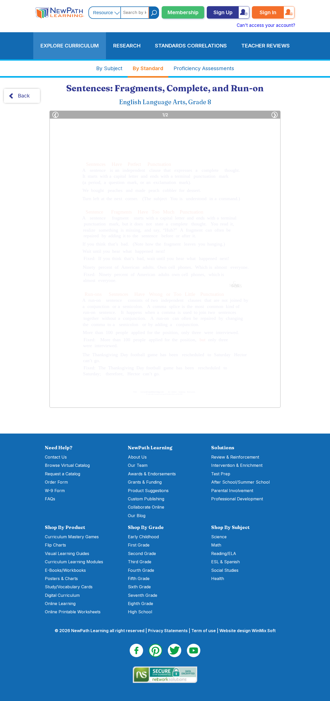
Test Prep (220, 473)
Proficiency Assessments (204, 68)
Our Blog (136, 515)
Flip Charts (55, 545)
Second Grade (142, 553)
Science (219, 536)
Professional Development (237, 498)
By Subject (109, 68)
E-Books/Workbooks (65, 570)
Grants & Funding (145, 482)
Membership (183, 12)
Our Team (137, 465)
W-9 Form (55, 490)
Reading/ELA (223, 553)
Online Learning (60, 603)
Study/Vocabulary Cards (69, 586)
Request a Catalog (62, 473)
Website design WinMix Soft (247, 630)
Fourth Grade (141, 570)
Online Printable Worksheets (73, 611)
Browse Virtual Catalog (67, 465)
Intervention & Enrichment (236, 465)
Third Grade (139, 561)
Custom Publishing (146, 498)
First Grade (139, 545)
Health (217, 578)
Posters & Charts (61, 578)
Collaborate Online (146, 507)
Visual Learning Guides (67, 553)
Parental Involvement (232, 490)
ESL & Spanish (225, 561)
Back (24, 96)
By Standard (148, 68)
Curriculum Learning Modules (74, 561)
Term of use (203, 630)
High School (140, 611)
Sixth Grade (139, 586)
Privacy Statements (168, 630)
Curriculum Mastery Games (72, 536)
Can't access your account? (266, 25)
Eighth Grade (140, 603)
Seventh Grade (142, 595)
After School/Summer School (240, 482)
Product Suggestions (148, 490)
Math (216, 545)
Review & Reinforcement (235, 457)
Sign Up (223, 12)
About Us (137, 457)
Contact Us (56, 457)
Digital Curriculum (62, 595)
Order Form (56, 482)
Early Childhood (143, 536)
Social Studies (224, 570)
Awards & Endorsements (152, 473)
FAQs (50, 498)
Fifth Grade (139, 578)
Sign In (268, 12)
